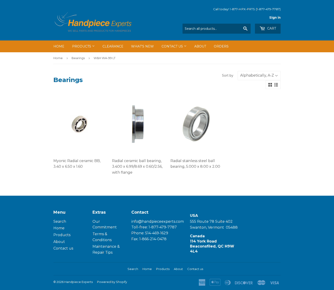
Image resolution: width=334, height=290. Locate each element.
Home (58, 46)
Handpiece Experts (78, 282)
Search (59, 221)
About (200, 46)
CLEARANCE (112, 46)
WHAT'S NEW (142, 46)
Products (82, 46)
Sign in (275, 17)
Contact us (63, 248)
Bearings (78, 58)
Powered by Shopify (112, 282)
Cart (271, 28)
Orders (221, 46)
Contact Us (173, 46)
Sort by (227, 75)
